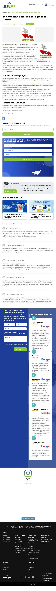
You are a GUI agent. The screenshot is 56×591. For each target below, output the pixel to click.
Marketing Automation (33, 558)
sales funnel (6, 107)
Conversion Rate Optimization (19, 545)
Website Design (19, 539)
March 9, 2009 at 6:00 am (16, 228)
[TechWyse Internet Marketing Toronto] (8, 4)
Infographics (31, 567)
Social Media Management (31, 555)
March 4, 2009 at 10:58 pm (17, 260)
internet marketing (20, 55)
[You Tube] (42, 5)
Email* (7, 328)
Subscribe (27, 134)
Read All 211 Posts (10, 191)
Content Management (33, 552)
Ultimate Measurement (46, 539)
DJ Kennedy (11, 24)
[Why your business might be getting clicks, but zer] (15, 508)
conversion (30, 46)
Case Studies (5, 567)
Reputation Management (34, 550)
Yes (21, 333)
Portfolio (4, 565)
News (31, 526)
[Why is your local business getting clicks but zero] (41, 508)
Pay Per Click (30, 24)
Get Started (26, 159)
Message (7, 337)
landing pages (33, 55)
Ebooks (29, 569)
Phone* (19, 324)
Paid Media (30, 546)
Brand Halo (18, 552)
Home (4, 12)
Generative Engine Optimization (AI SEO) (33, 540)
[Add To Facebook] (36, 5)
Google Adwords (36, 80)
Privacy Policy (23, 528)
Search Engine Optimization (31, 543)
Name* (7, 324)
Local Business (31, 548)
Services (4, 532)
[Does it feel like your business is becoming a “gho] (41, 493)
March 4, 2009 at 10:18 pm (17, 277)
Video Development (20, 550)
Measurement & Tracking (45, 536)
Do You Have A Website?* (11, 333)
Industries (4, 569)
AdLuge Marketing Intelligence (45, 542)
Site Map (41, 528)
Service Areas (19, 526)
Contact (14, 528)
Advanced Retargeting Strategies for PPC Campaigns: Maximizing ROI (41, 216)
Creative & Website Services (20, 536)
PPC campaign (9, 46)
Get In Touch (19, 349)
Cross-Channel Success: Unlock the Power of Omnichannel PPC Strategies (14, 216)
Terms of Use (33, 528)
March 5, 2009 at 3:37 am (18, 245)
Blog (9, 12)
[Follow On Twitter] (6, 114)
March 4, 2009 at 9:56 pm (17, 294)
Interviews (30, 572)
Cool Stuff (31, 562)
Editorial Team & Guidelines (43, 526)
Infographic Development (21, 548)
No (25, 333)
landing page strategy (20, 65)
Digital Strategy (6, 539)
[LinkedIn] (40, 5)
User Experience (6, 541)
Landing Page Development (18, 542)
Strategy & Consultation (6, 536)
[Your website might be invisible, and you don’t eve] (15, 493)
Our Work (5, 562)
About (12, 526)
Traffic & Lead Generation (32, 536)
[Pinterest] (12, 114)
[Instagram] (38, 5)
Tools (29, 565)
